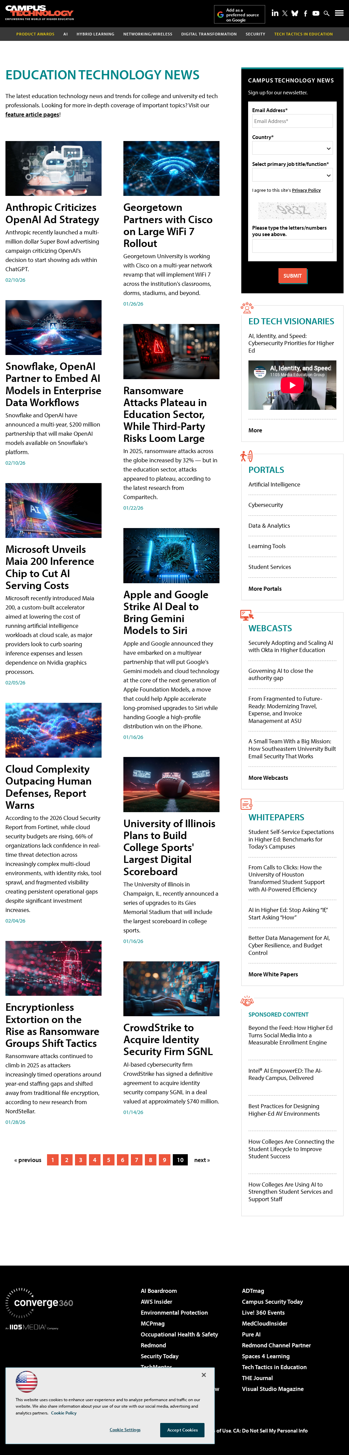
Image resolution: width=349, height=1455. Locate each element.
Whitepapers (276, 817)
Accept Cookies (182, 1430)
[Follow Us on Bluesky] (294, 13)
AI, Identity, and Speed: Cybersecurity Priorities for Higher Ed (291, 343)
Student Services (269, 567)
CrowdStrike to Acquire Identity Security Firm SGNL (168, 1039)
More (255, 430)
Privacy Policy (306, 190)
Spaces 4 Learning (266, 1356)
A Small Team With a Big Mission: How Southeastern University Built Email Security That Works (292, 748)
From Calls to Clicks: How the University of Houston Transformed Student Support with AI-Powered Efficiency (286, 878)
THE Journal (257, 1378)
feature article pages (32, 114)
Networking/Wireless (147, 33)
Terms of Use (216, 1430)
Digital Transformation (209, 33)
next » (202, 1160)
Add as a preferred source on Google (242, 14)
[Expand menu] (339, 14)
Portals (266, 469)
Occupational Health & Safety (179, 1334)
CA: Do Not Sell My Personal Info (270, 1430)
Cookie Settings (125, 1429)
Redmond (153, 1345)
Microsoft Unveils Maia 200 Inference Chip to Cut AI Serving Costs (49, 567)
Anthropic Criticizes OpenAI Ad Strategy (52, 213)
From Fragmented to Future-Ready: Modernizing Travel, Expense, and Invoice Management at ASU (285, 710)
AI (65, 33)
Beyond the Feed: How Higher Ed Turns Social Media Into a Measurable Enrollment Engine (290, 1035)
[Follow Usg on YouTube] (316, 13)
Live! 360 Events (263, 1312)
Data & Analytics (269, 525)
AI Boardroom (159, 1291)
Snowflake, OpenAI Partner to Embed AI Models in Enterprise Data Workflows (53, 384)
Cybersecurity (265, 505)
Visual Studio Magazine (273, 1389)
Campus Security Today (272, 1301)
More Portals (265, 588)
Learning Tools (267, 546)
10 (180, 1160)
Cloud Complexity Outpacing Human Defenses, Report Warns (48, 786)
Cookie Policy (64, 1412)
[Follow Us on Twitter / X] (285, 13)
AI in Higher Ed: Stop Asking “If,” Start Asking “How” (287, 913)
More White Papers (273, 974)
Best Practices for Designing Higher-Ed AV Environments (284, 1109)
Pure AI (251, 1334)
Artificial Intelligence (274, 484)
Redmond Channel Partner (276, 1345)
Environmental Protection (174, 1312)
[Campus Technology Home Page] (39, 12)
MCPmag (153, 1323)
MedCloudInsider (264, 1323)
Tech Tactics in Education (274, 1367)
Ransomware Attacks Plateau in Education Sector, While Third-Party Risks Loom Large (165, 414)
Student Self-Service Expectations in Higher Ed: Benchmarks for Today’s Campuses (291, 839)
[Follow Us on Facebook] (305, 13)
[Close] (203, 1374)
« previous (28, 1160)
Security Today (160, 1356)
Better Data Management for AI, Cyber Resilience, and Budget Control (289, 945)
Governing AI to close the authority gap (280, 674)
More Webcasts (268, 777)
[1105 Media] (39, 1365)
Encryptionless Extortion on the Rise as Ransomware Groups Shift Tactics (52, 1025)
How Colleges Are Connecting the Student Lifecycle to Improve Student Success (291, 1149)
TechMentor (156, 1367)
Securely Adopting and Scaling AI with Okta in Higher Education (290, 646)
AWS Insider (156, 1301)
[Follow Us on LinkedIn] (275, 12)
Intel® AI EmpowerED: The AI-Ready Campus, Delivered (285, 1074)
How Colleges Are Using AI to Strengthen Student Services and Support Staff (290, 1192)
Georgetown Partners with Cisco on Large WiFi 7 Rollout (168, 225)
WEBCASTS (270, 628)
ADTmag (253, 1291)
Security (255, 33)
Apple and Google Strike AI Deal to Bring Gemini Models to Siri (166, 612)
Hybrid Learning (96, 33)
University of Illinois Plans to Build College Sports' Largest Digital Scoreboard (169, 847)
